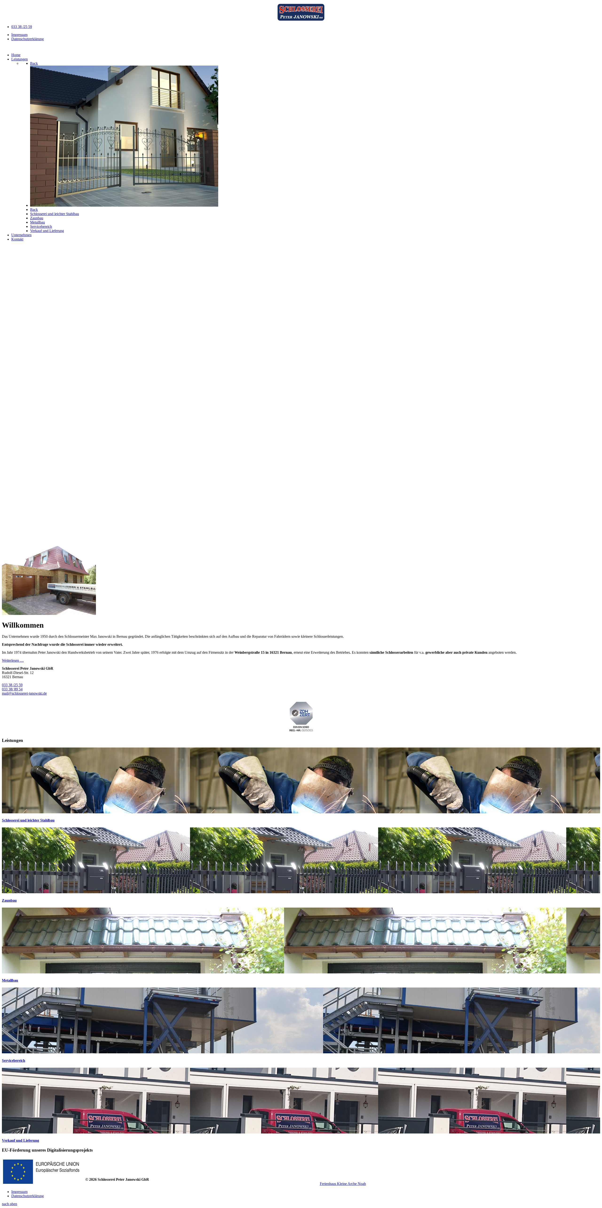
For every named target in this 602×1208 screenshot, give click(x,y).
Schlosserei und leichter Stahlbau (28, 820)
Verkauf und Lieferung (20, 1140)
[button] (301, 529)
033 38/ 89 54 (12, 689)
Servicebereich (13, 1060)
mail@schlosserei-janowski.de (24, 693)
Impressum (19, 35)
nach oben (9, 1204)
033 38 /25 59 (21, 27)
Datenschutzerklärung (27, 39)
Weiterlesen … (13, 660)
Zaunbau (9, 900)
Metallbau (10, 980)
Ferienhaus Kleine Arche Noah (343, 1184)
